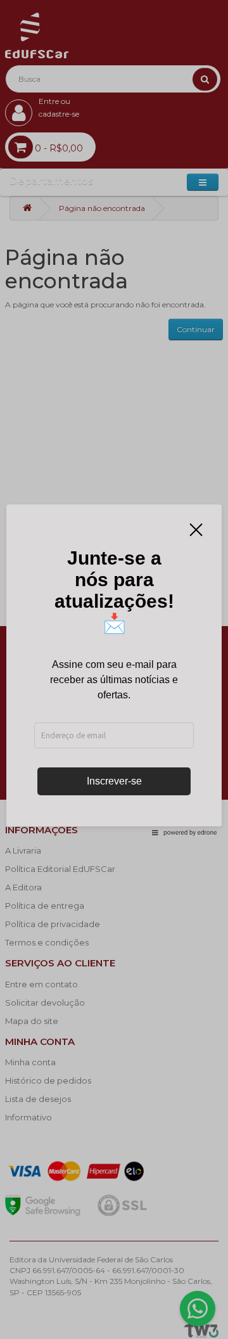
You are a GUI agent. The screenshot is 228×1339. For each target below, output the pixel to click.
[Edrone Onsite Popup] (114, 669)
